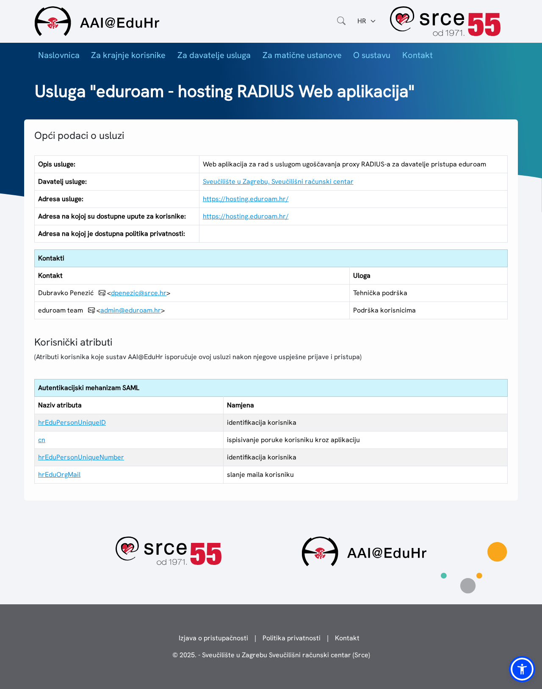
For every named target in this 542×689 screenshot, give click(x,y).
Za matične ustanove (302, 55)
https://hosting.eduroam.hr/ (246, 198)
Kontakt (417, 55)
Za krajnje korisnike (128, 55)
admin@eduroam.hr (130, 310)
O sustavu (371, 55)
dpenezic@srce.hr (138, 292)
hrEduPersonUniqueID (72, 422)
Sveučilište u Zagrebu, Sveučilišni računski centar (278, 181)
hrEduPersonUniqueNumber (81, 457)
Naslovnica (59, 55)
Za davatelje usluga (214, 55)
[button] (522, 669)
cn (41, 439)
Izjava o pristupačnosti (213, 638)
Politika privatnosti (292, 638)
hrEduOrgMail (59, 474)
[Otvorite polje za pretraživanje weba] (341, 21)
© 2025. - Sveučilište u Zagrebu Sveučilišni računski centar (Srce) (271, 654)
